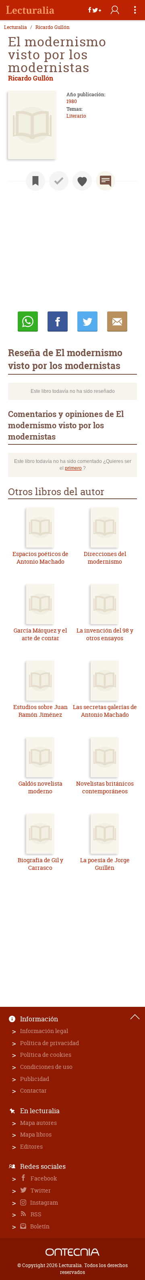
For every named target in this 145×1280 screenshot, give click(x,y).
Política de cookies (45, 1054)
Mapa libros (36, 1134)
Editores (31, 1146)
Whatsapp (28, 321)
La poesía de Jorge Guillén (105, 864)
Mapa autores (38, 1122)
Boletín (39, 1226)
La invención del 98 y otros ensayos (105, 634)
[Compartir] (95, 10)
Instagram (43, 1202)
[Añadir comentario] (105, 181)
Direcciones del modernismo (105, 558)
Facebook (43, 1178)
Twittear (87, 321)
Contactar (33, 1090)
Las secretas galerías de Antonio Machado (105, 711)
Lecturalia (15, 27)
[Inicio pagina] (135, 1017)
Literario (76, 115)
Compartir (58, 321)
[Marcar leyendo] (35, 181)
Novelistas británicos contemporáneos (105, 787)
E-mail (117, 321)
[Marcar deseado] (82, 181)
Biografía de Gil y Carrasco (40, 864)
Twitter (40, 1190)
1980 (71, 101)
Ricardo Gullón (52, 27)
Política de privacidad (49, 1043)
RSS (35, 1214)
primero (73, 468)
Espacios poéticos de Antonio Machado (40, 558)
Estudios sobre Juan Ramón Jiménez (40, 711)
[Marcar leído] (58, 181)
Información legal (44, 1031)
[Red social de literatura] (30, 10)
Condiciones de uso (46, 1066)
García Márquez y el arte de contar (40, 634)
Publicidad (34, 1079)
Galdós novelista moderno (40, 787)
